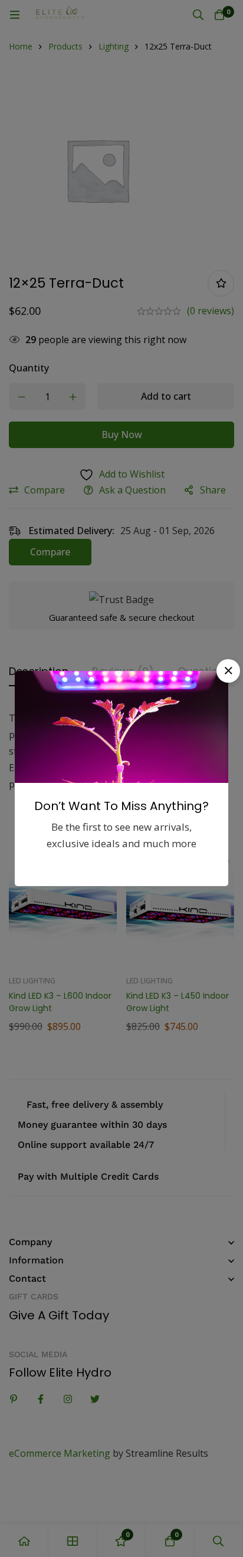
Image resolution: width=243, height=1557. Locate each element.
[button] (228, 671)
